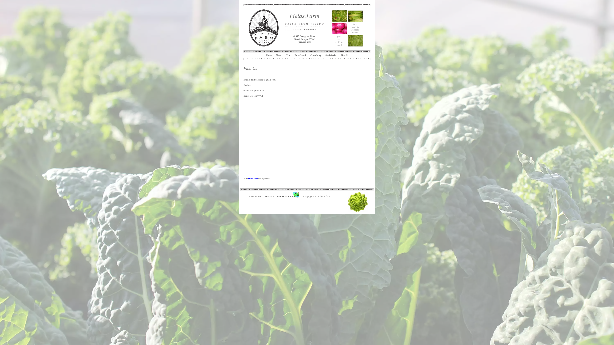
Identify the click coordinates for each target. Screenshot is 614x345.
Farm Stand (300, 55)
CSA (288, 55)
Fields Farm (253, 178)
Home (269, 55)
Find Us (344, 55)
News (278, 55)
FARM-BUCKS (285, 196)
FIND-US (270, 196)
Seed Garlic (330, 55)
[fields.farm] (263, 45)
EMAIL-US (255, 196)
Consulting (315, 55)
